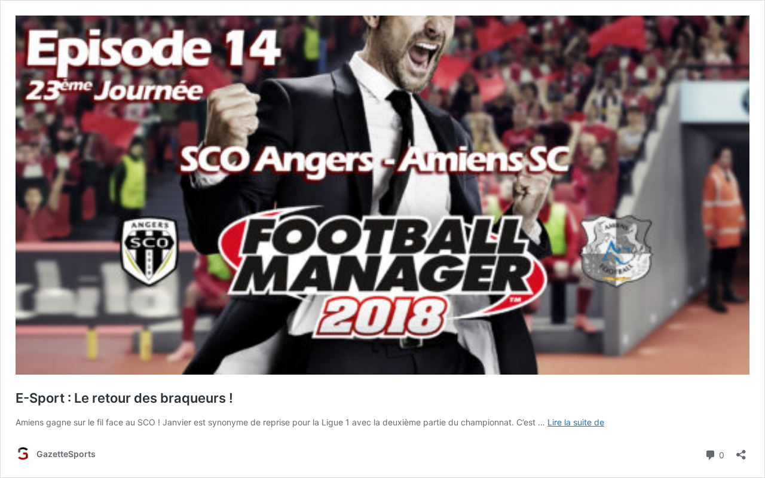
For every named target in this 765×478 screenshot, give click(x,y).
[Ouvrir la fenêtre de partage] (741, 451)
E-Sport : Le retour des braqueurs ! (124, 398)
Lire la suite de (575, 422)
